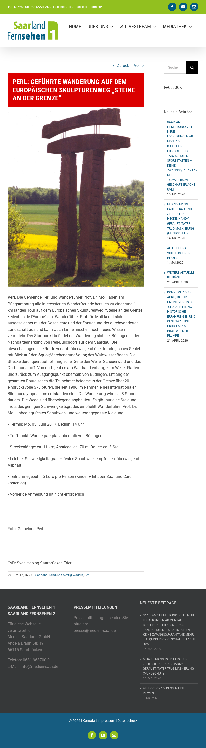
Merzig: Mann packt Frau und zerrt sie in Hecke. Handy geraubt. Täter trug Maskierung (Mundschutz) (180, 219)
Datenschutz (127, 721)
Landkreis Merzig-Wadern (66, 575)
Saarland (41, 575)
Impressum (106, 721)
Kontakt (89, 721)
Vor (137, 65)
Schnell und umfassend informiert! (78, 7)
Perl (87, 575)
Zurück (123, 65)
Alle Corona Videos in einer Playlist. (178, 252)
